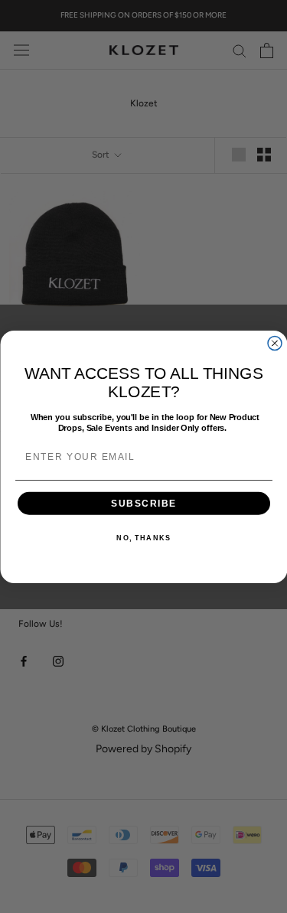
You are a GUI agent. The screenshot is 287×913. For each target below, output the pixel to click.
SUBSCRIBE (143, 502)
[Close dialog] (275, 343)
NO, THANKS (143, 537)
